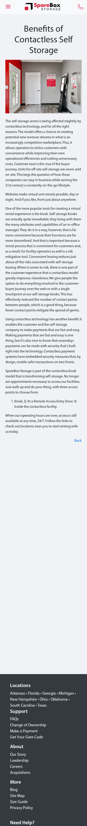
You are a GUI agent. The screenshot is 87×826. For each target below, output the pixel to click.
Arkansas (17, 694)
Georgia (49, 694)
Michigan (66, 694)
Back (78, 441)
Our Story (18, 755)
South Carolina (22, 706)
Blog (14, 790)
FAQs (14, 719)
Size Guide (19, 802)
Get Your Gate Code (26, 737)
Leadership (19, 761)
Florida (33, 694)
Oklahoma (59, 700)
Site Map (17, 796)
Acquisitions (20, 773)
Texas (42, 706)
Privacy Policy (21, 808)
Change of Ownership (28, 725)
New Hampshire (23, 700)
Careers (16, 767)
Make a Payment (24, 731)
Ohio (44, 700)
